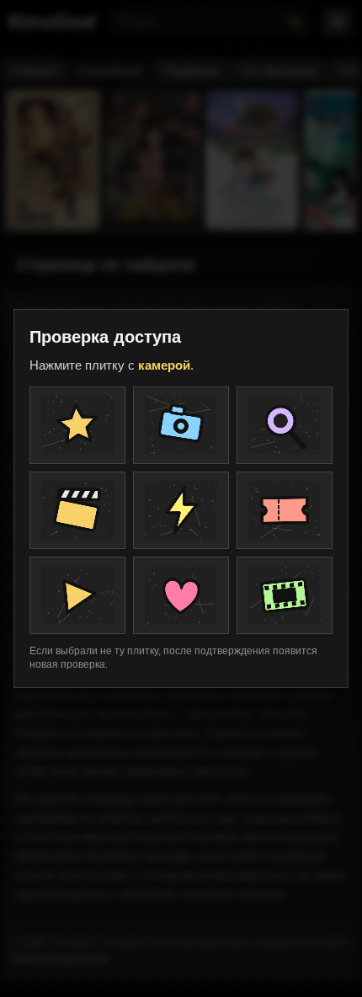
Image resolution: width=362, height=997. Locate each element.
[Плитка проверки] (77, 425)
